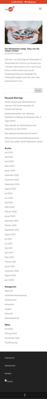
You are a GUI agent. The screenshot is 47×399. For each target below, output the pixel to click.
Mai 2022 (9, 202)
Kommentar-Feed (12, 338)
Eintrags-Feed (11, 333)
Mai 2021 (9, 248)
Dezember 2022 (12, 175)
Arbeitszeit (9, 304)
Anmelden (9, 329)
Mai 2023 (9, 157)
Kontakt (8, 373)
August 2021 (10, 234)
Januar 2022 (10, 216)
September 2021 (12, 229)
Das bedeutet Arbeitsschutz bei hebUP (21, 133)
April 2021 (9, 252)
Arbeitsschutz (10, 300)
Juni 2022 (9, 198)
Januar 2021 (10, 266)
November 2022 (12, 179)
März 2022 (9, 207)
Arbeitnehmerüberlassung (16, 295)
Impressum (9, 357)
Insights (8, 309)
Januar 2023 (10, 170)
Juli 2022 (8, 193)
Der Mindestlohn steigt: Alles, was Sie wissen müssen (22, 49)
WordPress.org (11, 342)
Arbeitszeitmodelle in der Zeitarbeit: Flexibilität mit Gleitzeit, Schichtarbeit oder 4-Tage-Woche (23, 117)
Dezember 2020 (12, 271)
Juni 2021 (8, 243)
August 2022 (10, 188)
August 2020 (10, 275)
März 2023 (9, 166)
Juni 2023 (9, 152)
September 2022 (12, 184)
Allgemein (18, 53)
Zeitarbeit (9, 313)
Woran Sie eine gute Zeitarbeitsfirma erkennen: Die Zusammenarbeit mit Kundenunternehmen (20, 105)
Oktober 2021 (10, 225)
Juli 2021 (8, 239)
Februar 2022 (11, 211)
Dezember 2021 (11, 220)
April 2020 (9, 280)
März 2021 (9, 257)
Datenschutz (10, 365)
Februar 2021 (10, 261)
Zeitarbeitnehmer (12, 318)
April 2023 (9, 161)
